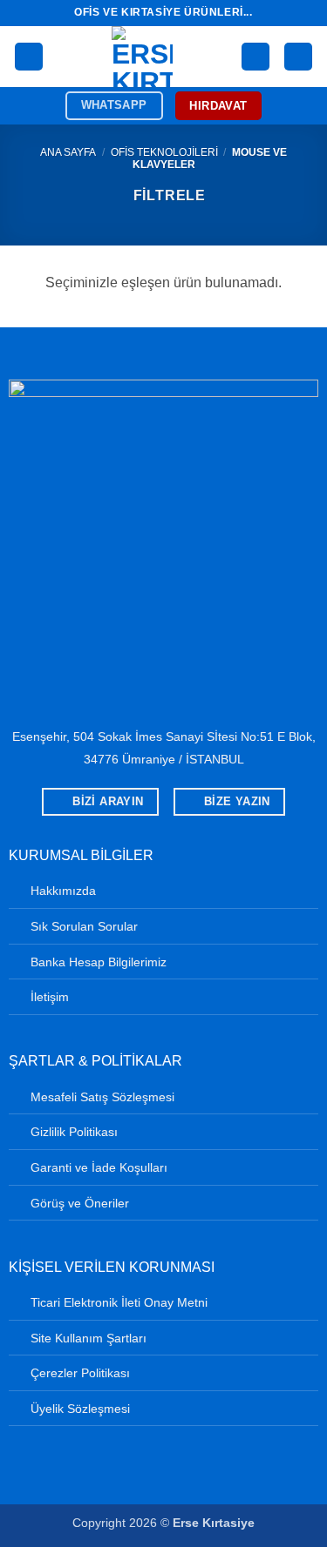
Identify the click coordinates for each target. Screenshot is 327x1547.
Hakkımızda (63, 891)
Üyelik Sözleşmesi (80, 1409)
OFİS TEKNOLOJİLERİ (164, 152)
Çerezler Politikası (80, 1373)
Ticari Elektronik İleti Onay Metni (119, 1302)
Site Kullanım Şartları (88, 1338)
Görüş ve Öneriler (80, 1203)
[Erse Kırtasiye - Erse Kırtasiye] (142, 56)
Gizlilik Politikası (74, 1132)
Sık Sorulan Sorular (84, 926)
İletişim (50, 997)
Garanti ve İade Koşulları (99, 1167)
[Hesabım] (255, 57)
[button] (29, 57)
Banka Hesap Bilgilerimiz (99, 962)
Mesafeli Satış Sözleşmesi (102, 1097)
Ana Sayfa (68, 152)
